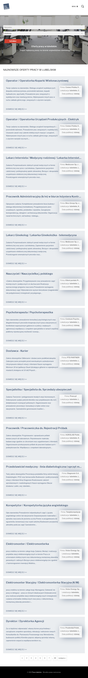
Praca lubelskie (37, 672)
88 (55, 658)
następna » (62, 658)
